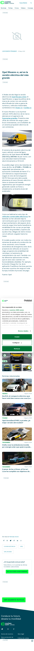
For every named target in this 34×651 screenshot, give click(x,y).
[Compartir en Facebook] (14, 540)
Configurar (16, 342)
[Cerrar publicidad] (32, 641)
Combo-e (27, 108)
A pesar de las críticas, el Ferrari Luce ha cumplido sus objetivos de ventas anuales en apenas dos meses (17, 454)
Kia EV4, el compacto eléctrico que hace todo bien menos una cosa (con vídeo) (15, 380)
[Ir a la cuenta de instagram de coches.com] (8, 629)
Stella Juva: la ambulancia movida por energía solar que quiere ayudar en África (15, 429)
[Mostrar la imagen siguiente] (29, 355)
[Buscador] (31, 3)
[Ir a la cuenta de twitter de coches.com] (2, 629)
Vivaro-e (18, 108)
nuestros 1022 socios (17, 310)
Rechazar (17, 348)
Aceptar (17, 336)
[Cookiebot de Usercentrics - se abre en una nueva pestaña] (24, 301)
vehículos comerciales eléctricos (15, 216)
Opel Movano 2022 (19, 97)
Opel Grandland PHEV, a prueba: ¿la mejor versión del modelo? (16, 405)
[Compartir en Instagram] (7, 540)
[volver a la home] (8, 624)
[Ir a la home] (7, 2)
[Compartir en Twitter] (10, 540)
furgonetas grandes (9, 118)
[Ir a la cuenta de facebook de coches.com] (14, 629)
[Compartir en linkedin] (17, 540)
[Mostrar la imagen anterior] (4, 355)
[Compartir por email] (3, 540)
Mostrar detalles (23, 331)
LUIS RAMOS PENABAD (9, 51)
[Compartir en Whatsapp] (20, 540)
